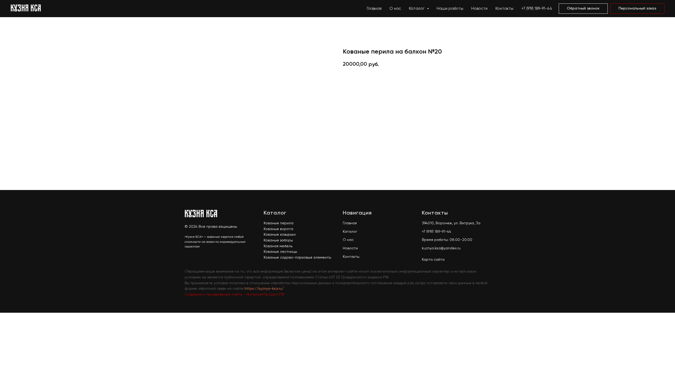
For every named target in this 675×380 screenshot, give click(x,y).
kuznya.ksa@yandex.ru (441, 248)
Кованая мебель (278, 246)
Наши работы (450, 9)
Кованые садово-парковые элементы (297, 257)
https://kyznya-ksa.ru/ (264, 289)
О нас (395, 9)
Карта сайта (433, 260)
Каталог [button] (417, 9)
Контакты (504, 9)
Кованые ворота (278, 229)
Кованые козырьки (280, 234)
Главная (374, 9)
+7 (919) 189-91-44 (536, 9)
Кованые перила (278, 223)
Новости (479, 9)
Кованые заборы (278, 240)
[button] (583, 8)
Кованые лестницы (280, 252)
